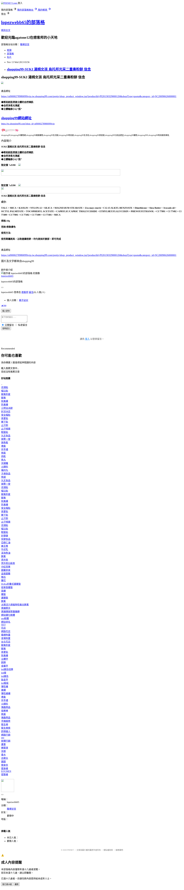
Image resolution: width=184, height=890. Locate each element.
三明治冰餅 (7, 408)
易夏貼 (4, 418)
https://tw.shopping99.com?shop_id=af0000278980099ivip (28, 123)
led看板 (4, 683)
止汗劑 (4, 425)
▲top (3, 305)
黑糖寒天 (5, 608)
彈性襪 (4, 686)
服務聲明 (119, 850)
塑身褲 (4, 768)
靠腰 (3, 591)
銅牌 (3, 662)
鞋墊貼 (4, 432)
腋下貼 (4, 422)
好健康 (4, 535)
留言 (31, 292)
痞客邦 (24, 292)
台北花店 (5, 642)
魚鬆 (3, 453)
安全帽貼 (5, 415)
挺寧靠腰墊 (7, 587)
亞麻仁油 (5, 542)
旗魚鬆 (4, 442)
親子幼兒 (23, 300)
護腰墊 (4, 598)
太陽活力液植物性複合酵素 (15, 604)
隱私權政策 (108, 850)
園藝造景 (5, 570)
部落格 (10, 53)
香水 (3, 754)
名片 (9, 57)
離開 (16, 884)
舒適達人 (5, 731)
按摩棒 (4, 710)
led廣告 (4, 676)
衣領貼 (4, 387)
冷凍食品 (5, 473)
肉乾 (3, 456)
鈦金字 (4, 679)
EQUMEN (6, 771)
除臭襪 (4, 401)
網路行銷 (5, 735)
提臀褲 (4, 774)
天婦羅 (4, 463)
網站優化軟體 (8, 615)
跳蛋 (3, 714)
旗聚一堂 (5, 439)
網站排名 (5, 622)
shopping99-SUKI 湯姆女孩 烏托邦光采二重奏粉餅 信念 (49, 69)
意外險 (4, 560)
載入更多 (6, 311)
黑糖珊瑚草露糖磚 (10, 611)
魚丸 (3, 460)
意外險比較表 (8, 563)
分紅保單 (5, 567)
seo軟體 (5, 618)
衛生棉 (4, 724)
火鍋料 (4, 466)
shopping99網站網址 (16, 118)
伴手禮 (4, 449)
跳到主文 (5, 30)
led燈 (3, 673)
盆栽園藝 (5, 573)
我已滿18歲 (7, 884)
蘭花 (3, 580)
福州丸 (4, 470)
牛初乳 (4, 549)
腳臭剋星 (5, 394)
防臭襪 (4, 404)
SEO (3, 624)
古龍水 (4, 758)
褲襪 (3, 690)
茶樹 (3, 751)
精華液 (4, 748)
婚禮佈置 (5, 635)
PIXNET (70, 850)
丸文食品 (5, 435)
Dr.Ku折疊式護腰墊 (11, 584)
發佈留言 (6, 328)
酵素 (3, 556)
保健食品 (5, 539)
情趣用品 (5, 707)
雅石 (3, 577)
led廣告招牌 (7, 669)
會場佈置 (5, 638)
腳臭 (3, 397)
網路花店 (5, 631)
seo (2, 737)
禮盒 (3, 446)
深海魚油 (5, 553)
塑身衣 (4, 765)
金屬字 (4, 666)
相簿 (9, 50)
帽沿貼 (4, 391)
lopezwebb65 (7, 276)
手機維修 (5, 721)
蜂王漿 (4, 546)
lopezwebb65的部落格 (23, 22)
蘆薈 (3, 744)
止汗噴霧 (5, 429)
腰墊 (3, 594)
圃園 (3, 761)
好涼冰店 (5, 411)
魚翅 (3, 477)
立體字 (4, 659)
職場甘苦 (24, 44)
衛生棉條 (5, 728)
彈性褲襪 (5, 693)
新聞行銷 (5, 741)
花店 (3, 628)
